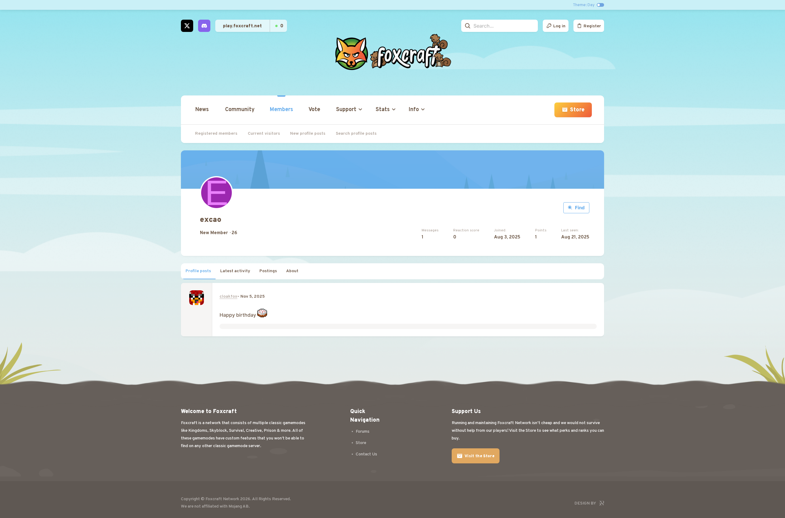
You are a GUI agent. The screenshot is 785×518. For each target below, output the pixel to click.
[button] (348, 110)
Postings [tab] (268, 271)
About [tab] (292, 271)
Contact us (366, 454)
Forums (363, 431)
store (361, 443)
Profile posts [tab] (198, 271)
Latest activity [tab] (235, 271)
